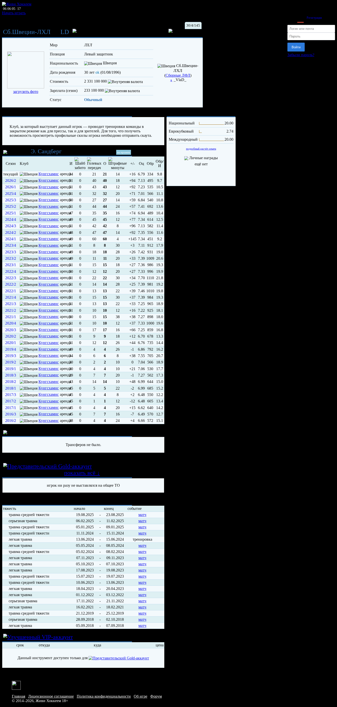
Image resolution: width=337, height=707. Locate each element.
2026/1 (10, 187)
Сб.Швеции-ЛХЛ (27, 31)
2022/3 (10, 278)
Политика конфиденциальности (104, 696)
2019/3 (10, 356)
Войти (296, 47)
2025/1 (10, 213)
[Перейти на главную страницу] (16, 4)
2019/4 (10, 349)
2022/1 (10, 291)
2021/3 (10, 304)
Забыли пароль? (300, 55)
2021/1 (10, 317)
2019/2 (10, 362)
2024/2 (10, 232)
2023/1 (10, 265)
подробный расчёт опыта (201, 148)
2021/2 (10, 310)
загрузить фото (25, 91)
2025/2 (10, 206)
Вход (300, 17)
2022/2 (10, 284)
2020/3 (10, 330)
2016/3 (10, 414)
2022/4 (10, 271)
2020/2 (10, 336)
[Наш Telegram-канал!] (16, 685)
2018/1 (10, 388)
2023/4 (10, 245)
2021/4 (10, 297)
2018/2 (10, 381)
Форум (156, 696)
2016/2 (10, 420)
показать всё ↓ (82, 473)
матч (142, 515)
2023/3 (10, 252)
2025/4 (10, 193)
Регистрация (314, 17)
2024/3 (10, 226)
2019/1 (10, 369)
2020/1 (10, 343)
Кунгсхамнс (48, 174)
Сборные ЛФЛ (178, 75)
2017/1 (10, 408)
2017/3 (10, 395)
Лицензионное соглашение (51, 696)
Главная (18, 696)
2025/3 (10, 200)
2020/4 (10, 323)
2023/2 (10, 258)
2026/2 (10, 180)
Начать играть (14, 13)
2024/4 (10, 219)
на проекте (123, 152)
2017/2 (10, 401)
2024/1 (10, 239)
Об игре (140, 696)
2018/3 (10, 375)
